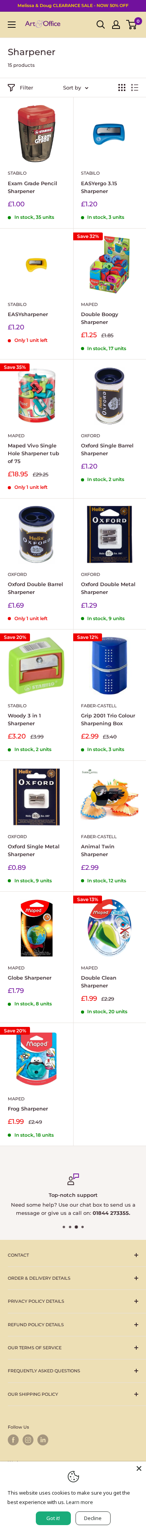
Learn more (79, 1502)
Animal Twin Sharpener (97, 850)
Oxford (90, 435)
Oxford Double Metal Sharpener (108, 588)
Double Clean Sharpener (98, 982)
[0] (132, 24)
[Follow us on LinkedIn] (42, 1439)
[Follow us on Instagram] (28, 1439)
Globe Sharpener (29, 978)
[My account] (116, 24)
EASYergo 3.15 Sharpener (99, 187)
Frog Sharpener (28, 1108)
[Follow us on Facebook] (13, 1439)
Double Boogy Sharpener (99, 318)
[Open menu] (12, 24)
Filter (26, 87)
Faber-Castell (99, 705)
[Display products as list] (134, 87)
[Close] (139, 1468)
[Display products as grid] (121, 87)
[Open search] (101, 24)
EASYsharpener (28, 314)
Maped (89, 304)
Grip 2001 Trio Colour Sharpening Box (108, 719)
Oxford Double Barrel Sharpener (35, 588)
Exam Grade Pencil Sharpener (32, 187)
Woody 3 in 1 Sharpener (24, 719)
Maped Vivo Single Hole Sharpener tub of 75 (33, 453)
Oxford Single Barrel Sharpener (107, 449)
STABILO (17, 173)
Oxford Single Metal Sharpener (34, 850)
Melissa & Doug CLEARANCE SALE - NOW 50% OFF (73, 5)
